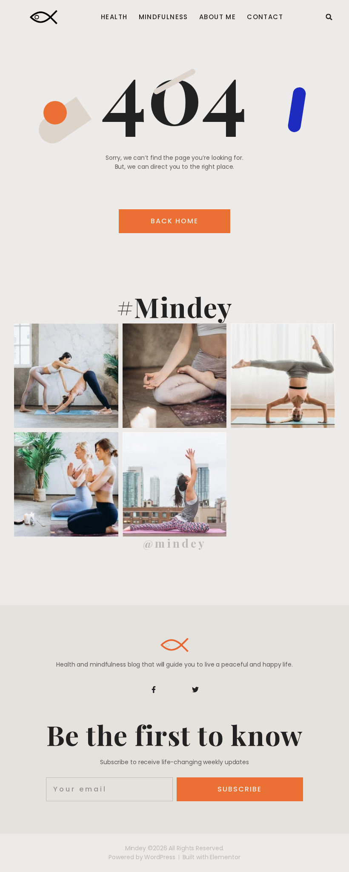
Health (114, 17)
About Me (217, 17)
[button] (329, 17)
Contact (265, 17)
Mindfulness (163, 17)
